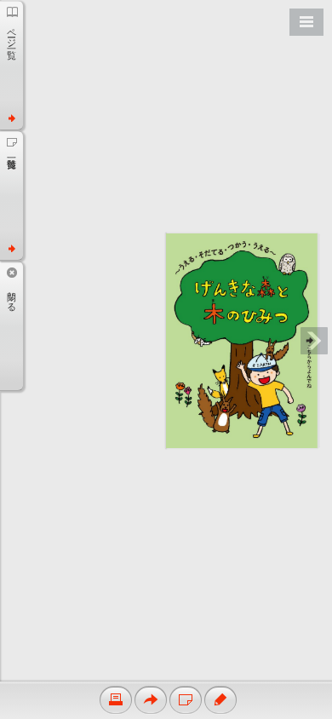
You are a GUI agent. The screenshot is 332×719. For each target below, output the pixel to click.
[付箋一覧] (11, 195)
